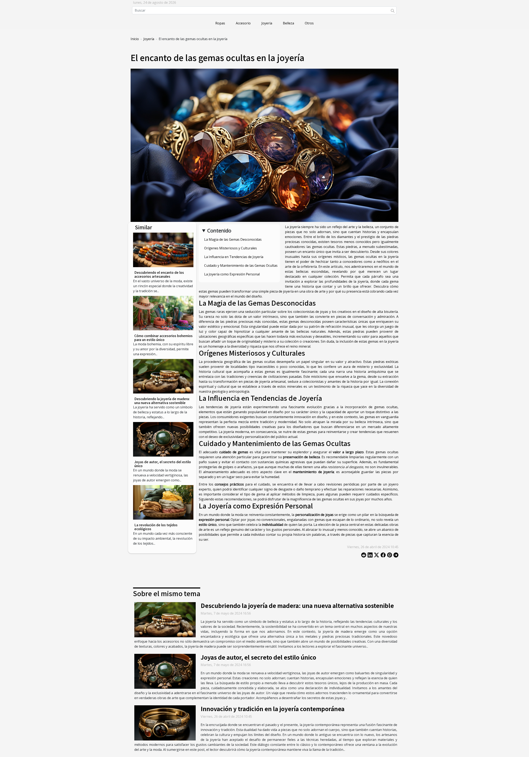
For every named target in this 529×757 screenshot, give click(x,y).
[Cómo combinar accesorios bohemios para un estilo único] (163, 313)
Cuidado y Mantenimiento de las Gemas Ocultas (241, 265)
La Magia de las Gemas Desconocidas (233, 239)
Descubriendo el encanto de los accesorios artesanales (159, 274)
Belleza (288, 23)
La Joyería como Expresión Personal (232, 274)
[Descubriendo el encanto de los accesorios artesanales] (163, 250)
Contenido (219, 230)
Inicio (135, 39)
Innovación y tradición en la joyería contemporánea (272, 708)
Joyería (266, 23)
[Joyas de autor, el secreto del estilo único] (163, 439)
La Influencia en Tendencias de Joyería (233, 257)
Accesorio (243, 23)
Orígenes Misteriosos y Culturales (230, 248)
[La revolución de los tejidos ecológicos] (163, 502)
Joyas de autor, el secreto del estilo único (162, 463)
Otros (309, 23)
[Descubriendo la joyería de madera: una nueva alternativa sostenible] (163, 376)
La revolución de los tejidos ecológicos (156, 526)
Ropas (220, 23)
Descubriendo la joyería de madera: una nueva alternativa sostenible (162, 400)
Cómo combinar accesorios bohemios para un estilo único (163, 337)
